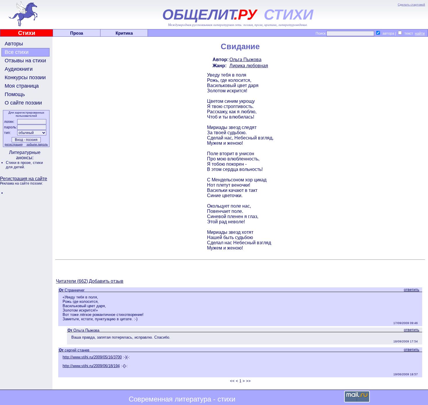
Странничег (75, 290)
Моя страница (22, 86)
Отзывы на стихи (25, 60)
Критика (124, 33)
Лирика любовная (248, 65)
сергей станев (77, 350)
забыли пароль (37, 144)
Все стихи (17, 52)
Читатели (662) (72, 281)
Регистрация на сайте (23, 178)
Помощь (15, 94)
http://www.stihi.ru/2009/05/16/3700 (92, 357)
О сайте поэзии (23, 103)
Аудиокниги (19, 69)
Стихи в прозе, (19, 162)
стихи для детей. (24, 164)
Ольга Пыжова (245, 59)
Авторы (14, 44)
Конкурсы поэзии (25, 77)
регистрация (13, 144)
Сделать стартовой (411, 4)
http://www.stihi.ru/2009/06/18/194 (91, 366)
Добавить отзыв (106, 281)
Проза (76, 33)
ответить (411, 289)
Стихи (26, 33)
